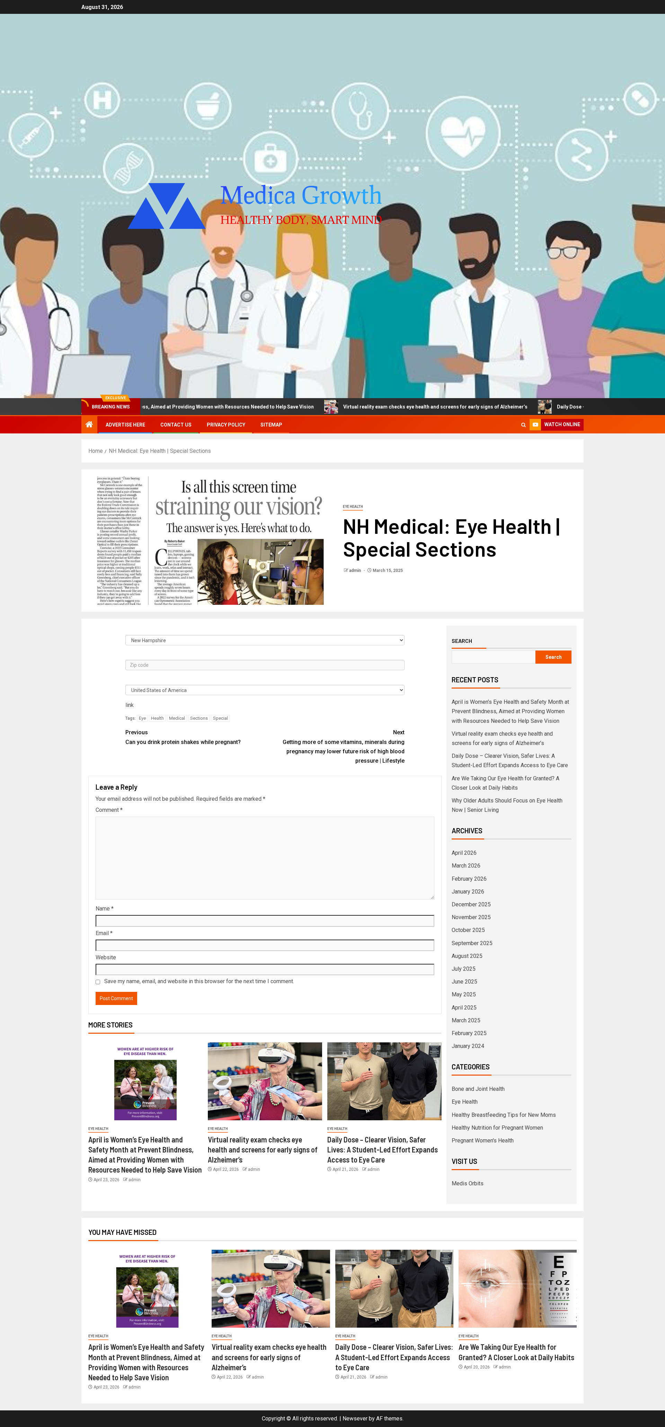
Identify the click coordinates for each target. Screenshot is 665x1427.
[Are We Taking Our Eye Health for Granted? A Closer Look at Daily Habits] (518, 1289)
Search (462, 641)
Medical (177, 718)
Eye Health (353, 507)
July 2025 (464, 969)
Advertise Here (125, 425)
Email (104, 933)
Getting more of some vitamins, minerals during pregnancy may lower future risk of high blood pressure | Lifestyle (344, 746)
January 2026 (468, 891)
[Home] (89, 425)
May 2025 (464, 994)
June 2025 (464, 981)
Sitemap (271, 425)
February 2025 (469, 1033)
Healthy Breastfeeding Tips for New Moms (504, 1115)
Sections (199, 718)
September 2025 (472, 943)
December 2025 (471, 904)
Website (106, 957)
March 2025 (466, 1020)
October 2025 (468, 930)
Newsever (355, 1418)
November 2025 (471, 917)
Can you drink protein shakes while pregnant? (183, 737)
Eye (142, 718)
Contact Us (176, 425)
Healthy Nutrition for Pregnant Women (497, 1127)
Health (157, 718)
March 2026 (466, 865)
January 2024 (468, 1046)
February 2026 (469, 879)
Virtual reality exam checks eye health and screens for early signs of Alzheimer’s (359, 407)
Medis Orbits (468, 1183)
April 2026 (464, 853)
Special (220, 718)
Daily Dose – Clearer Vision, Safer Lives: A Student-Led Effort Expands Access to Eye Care (382, 1149)
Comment (109, 810)
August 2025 (467, 956)
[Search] (523, 425)
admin (355, 570)
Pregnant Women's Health (483, 1140)
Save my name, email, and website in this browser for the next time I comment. (199, 981)
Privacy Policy (226, 425)
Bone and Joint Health (478, 1089)
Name (105, 908)
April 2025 (464, 1007)
